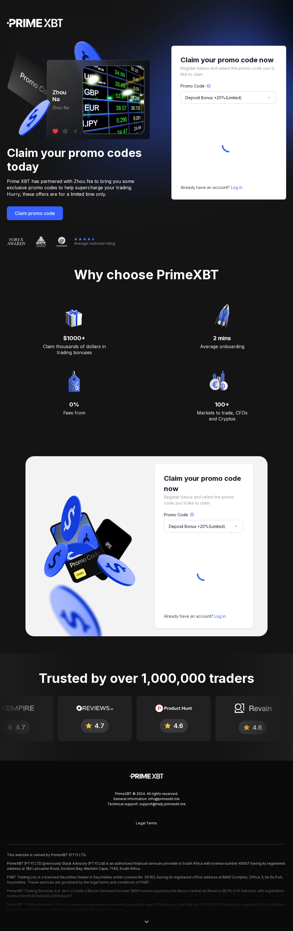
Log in (236, 187)
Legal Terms (146, 823)
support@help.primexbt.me (162, 804)
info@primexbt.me (164, 799)
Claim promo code (35, 213)
